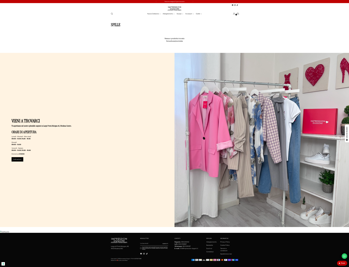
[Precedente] (156, 1)
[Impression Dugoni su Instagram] (235, 5)
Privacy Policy (225, 242)
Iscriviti (165, 243)
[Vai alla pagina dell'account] (233, 14)
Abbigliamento (211, 242)
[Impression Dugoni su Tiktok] (237, 5)
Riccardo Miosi (124, 260)
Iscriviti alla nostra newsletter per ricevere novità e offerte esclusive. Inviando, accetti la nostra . (155, 248)
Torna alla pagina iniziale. (174, 41)
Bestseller (209, 245)
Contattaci (210, 252)
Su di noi (209, 248)
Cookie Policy (224, 245)
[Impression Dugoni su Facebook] (232, 5)
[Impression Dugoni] (174, 8)
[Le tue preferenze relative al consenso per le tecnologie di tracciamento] (3, 264)
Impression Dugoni (125, 258)
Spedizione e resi (226, 254)
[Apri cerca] (112, 14)
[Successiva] (193, 1)
